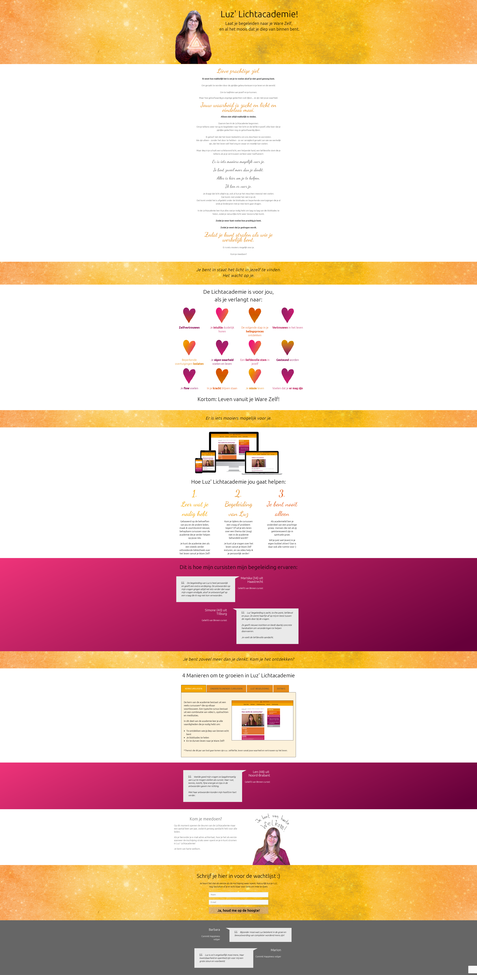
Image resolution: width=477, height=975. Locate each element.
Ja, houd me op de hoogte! (238, 910)
